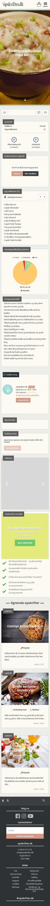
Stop (3, 483)
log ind (17, 173)
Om (15, 871)
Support (15, 881)
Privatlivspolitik (34, 881)
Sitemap (15, 887)
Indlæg (34, 877)
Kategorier (34, 871)
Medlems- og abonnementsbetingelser (34, 889)
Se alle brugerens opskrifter (27, 395)
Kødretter (26, 290)
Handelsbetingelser (34, 884)
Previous (7, 483)
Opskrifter (12, 4)
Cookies (15, 884)
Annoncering (15, 874)
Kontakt (15, 877)
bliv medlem (30, 173)
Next (43, 483)
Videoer (34, 874)
